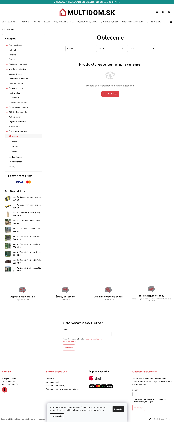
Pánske (14, 141)
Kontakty (49, 378)
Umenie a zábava (16, 83)
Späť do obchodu (110, 94)
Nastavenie (57, 416)
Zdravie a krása (16, 88)
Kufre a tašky (15, 117)
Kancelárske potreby (18, 102)
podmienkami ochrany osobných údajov (149, 400)
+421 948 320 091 (11, 384)
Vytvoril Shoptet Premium (162, 419)
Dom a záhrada (15, 45)
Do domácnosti (15, 161)
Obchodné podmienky (55, 385)
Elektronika (14, 97)
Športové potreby (17, 74)
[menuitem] (9, 22)
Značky (12, 166)
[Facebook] (4, 390)
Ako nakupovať (52, 382)
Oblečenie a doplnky (18, 112)
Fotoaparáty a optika (18, 107)
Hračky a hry (14, 93)
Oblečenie (13, 136)
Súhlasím (118, 409)
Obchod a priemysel (18, 64)
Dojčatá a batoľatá (17, 121)
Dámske (14, 146)
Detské (14, 151)
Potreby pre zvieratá (18, 131)
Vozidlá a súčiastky (17, 69)
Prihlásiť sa (69, 347)
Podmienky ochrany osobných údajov (62, 389)
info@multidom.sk (10, 378)
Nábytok (12, 50)
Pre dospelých (15, 126)
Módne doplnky (16, 157)
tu (104, 410)
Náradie (12, 54)
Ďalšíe (12, 59)
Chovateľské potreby (18, 78)
